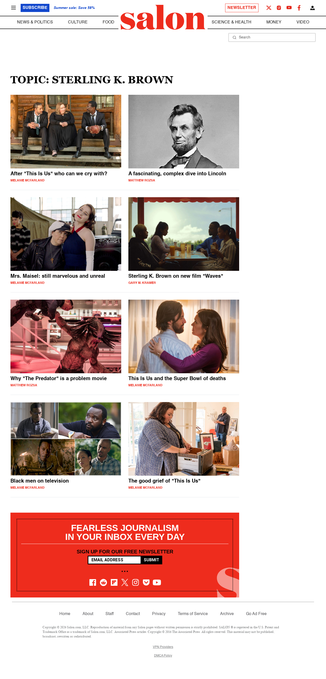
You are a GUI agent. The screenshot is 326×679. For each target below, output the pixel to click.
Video (302, 22)
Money (273, 22)
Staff (109, 614)
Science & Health (231, 22)
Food (108, 22)
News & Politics (35, 22)
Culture (78, 22)
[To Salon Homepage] (163, 17)
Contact (133, 614)
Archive (227, 614)
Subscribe (35, 8)
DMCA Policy (163, 655)
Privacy (159, 614)
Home (64, 614)
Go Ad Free (256, 614)
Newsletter (241, 8)
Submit (151, 559)
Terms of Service (193, 614)
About (88, 614)
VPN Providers (163, 647)
